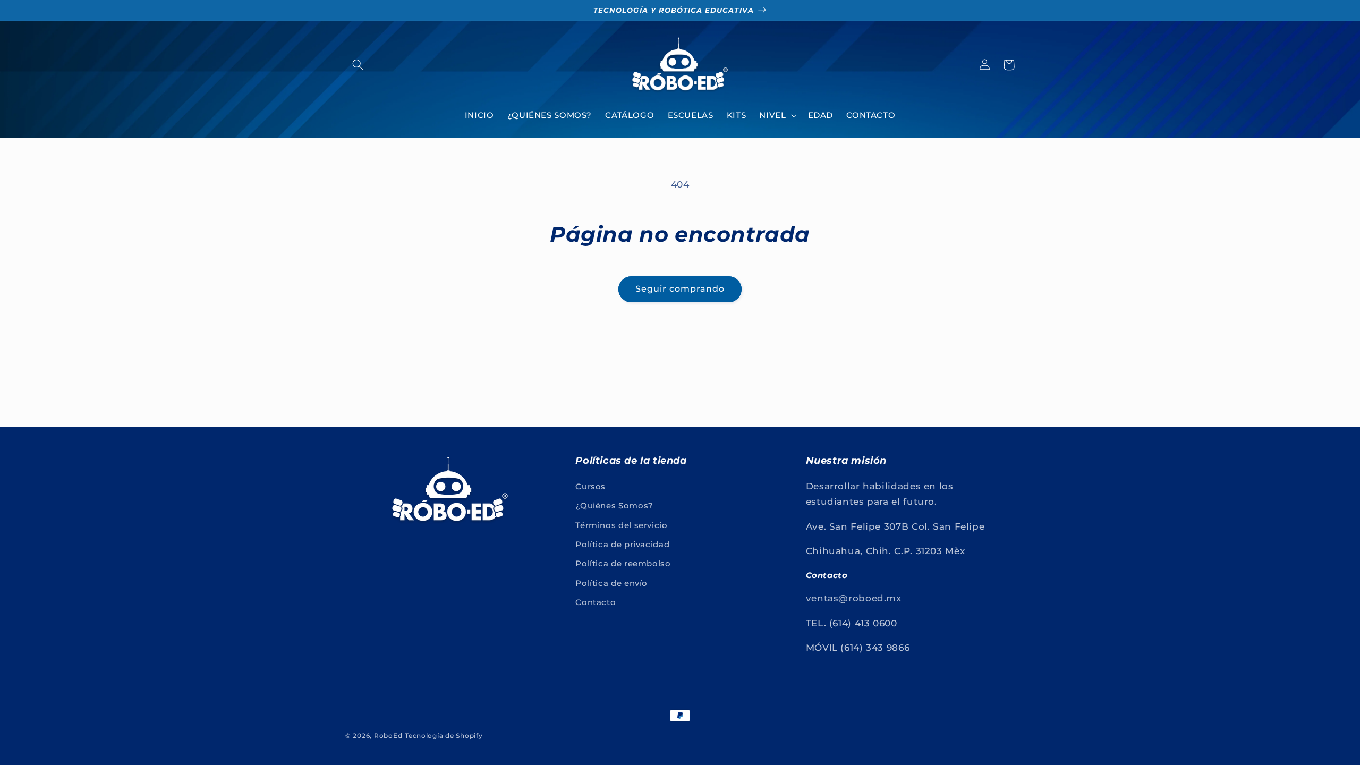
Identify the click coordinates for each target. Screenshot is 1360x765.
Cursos (590, 486)
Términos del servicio (621, 525)
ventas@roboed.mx (854, 598)
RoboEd (388, 736)
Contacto (595, 602)
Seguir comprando (680, 289)
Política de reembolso (622, 563)
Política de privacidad (622, 544)
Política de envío (611, 583)
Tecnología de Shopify (443, 736)
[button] (357, 65)
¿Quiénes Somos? (614, 506)
